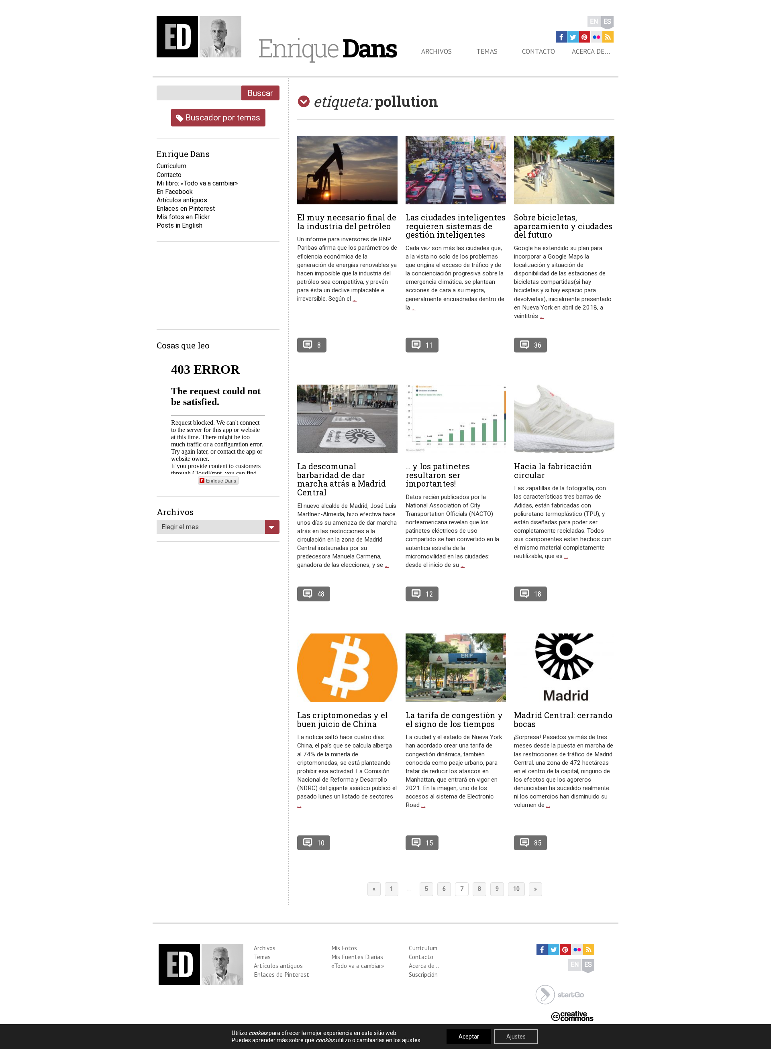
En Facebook (175, 192)
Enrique (327, 47)
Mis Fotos (344, 948)
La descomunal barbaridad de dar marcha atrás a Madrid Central (341, 479)
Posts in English (179, 225)
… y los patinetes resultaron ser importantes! (438, 475)
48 (320, 594)
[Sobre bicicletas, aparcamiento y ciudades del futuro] (564, 170)
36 (537, 345)
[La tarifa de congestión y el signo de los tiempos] (456, 667)
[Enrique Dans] (201, 36)
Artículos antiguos (182, 200)
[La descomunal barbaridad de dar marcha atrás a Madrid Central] (347, 419)
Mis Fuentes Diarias (357, 957)
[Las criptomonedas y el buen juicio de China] (347, 667)
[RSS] (608, 37)
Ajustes (516, 1036)
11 (429, 345)
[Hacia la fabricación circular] (564, 419)
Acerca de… (591, 51)
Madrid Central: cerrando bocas (563, 719)
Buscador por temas (222, 117)
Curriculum (171, 166)
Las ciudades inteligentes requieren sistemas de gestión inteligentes (456, 226)
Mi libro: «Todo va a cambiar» (197, 183)
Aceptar (469, 1036)
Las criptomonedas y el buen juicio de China (342, 719)
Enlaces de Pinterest (281, 974)
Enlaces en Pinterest (186, 208)
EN (594, 21)
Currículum (423, 948)
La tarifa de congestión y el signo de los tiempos (454, 719)
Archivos (436, 51)
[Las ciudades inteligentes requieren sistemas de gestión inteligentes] (456, 170)
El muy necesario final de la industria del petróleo (346, 221)
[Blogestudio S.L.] (559, 994)
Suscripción (423, 974)
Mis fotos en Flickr (183, 217)
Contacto (538, 51)
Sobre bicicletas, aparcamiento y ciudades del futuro (563, 226)
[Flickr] (596, 37)
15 (429, 843)
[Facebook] (561, 37)
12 (429, 594)
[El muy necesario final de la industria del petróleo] (347, 170)
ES (607, 21)
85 (537, 843)
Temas (487, 51)
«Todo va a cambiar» (357, 965)
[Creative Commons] (572, 1015)
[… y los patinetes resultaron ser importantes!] (456, 419)
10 (320, 843)
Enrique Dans (221, 480)
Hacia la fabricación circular (553, 470)
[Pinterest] (584, 37)
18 (537, 594)
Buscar (260, 93)
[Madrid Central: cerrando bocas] (564, 667)
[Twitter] (573, 37)
